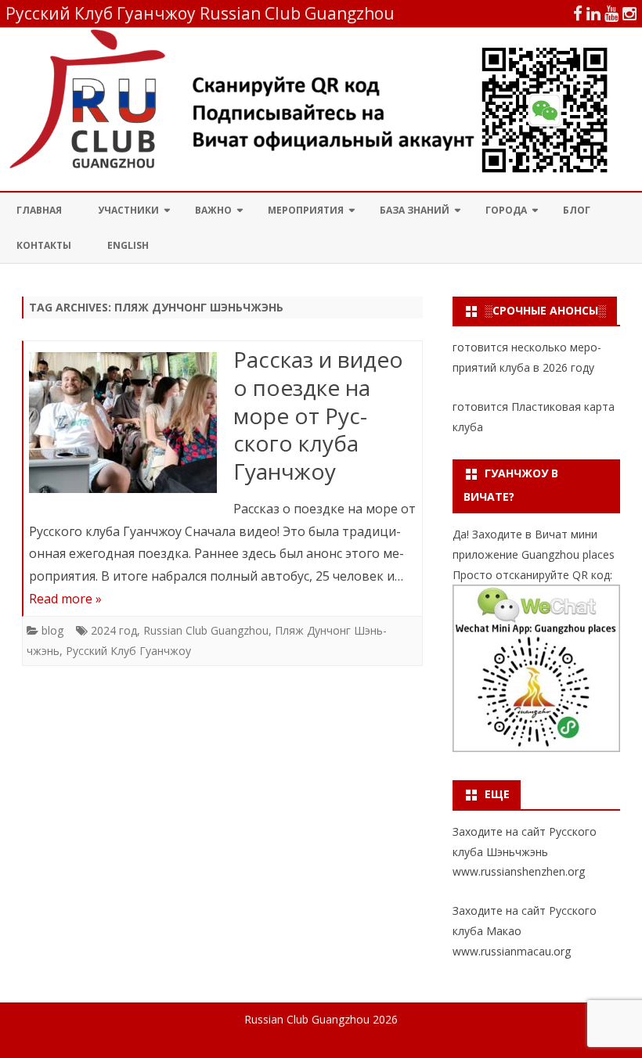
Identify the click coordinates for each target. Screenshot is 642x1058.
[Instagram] (629, 13)
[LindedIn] (593, 13)
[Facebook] (577, 13)
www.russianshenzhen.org (519, 871)
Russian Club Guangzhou (206, 630)
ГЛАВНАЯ (39, 210)
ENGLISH (128, 245)
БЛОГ (576, 210)
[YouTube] (611, 13)
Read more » (65, 598)
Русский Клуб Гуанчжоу (128, 650)
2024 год (114, 630)
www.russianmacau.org (512, 951)
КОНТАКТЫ (43, 245)
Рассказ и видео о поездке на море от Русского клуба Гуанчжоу (318, 415)
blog (52, 630)
